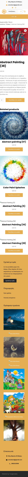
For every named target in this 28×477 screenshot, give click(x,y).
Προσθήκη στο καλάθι (15, 100)
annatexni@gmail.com (15, 5)
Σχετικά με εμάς (10, 281)
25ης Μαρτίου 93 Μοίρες (15, 2)
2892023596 (15, 463)
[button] (13, 16)
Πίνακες (8, 24)
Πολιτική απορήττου (9, 298)
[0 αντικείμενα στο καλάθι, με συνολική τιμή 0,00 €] (24, 11)
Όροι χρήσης (7, 293)
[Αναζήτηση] (21, 11)
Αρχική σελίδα (3, 22)
